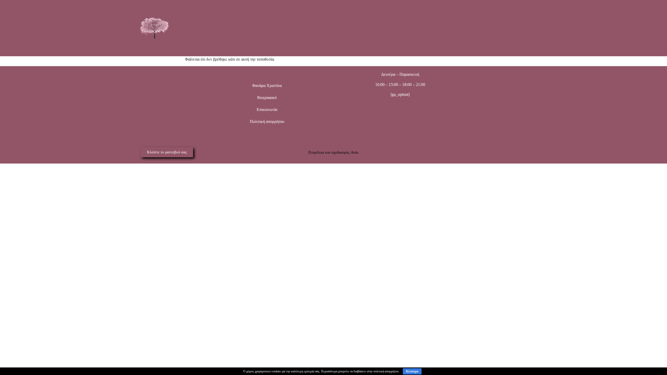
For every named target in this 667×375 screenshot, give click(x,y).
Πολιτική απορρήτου (267, 121)
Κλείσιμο (412, 371)
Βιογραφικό (267, 97)
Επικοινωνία (267, 109)
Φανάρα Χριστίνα (267, 85)
